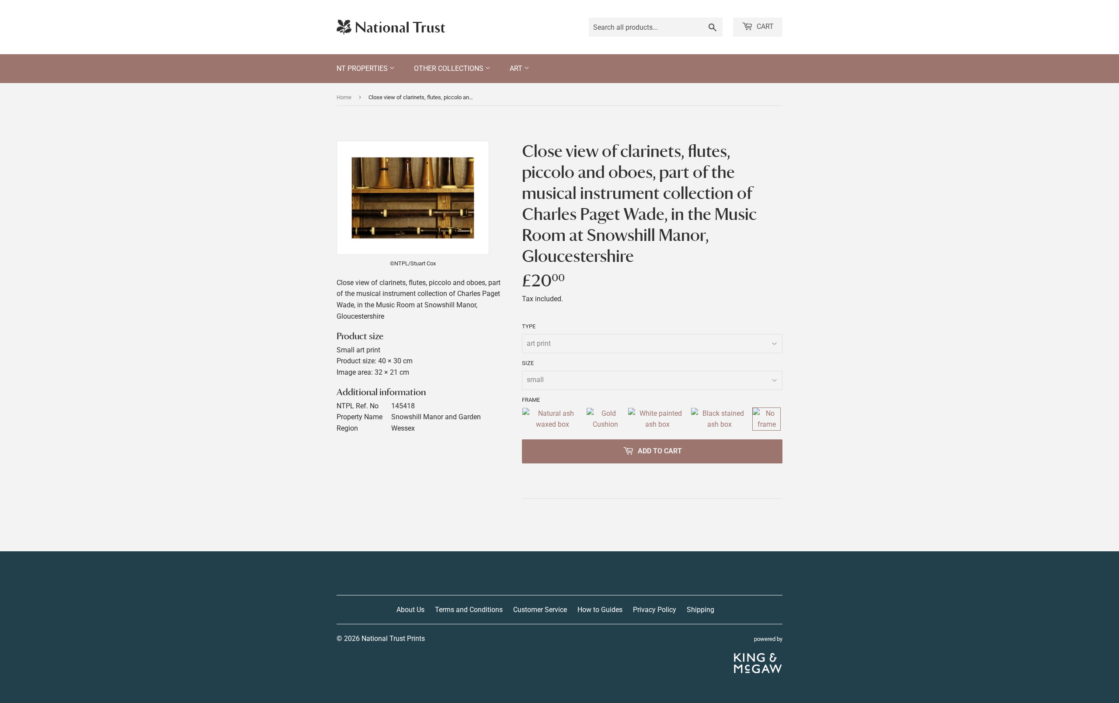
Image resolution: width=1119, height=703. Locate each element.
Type (528, 326)
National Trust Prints (393, 638)
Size (528, 363)
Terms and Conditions (469, 610)
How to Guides (599, 610)
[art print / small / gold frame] (605, 419)
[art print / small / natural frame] (552, 419)
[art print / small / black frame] (720, 419)
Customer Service (540, 610)
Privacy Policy (654, 610)
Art (517, 68)
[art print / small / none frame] (766, 419)
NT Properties (363, 68)
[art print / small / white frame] (657, 419)
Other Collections (449, 68)
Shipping (700, 610)
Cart (764, 26)
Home (344, 97)
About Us (410, 610)
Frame (531, 400)
